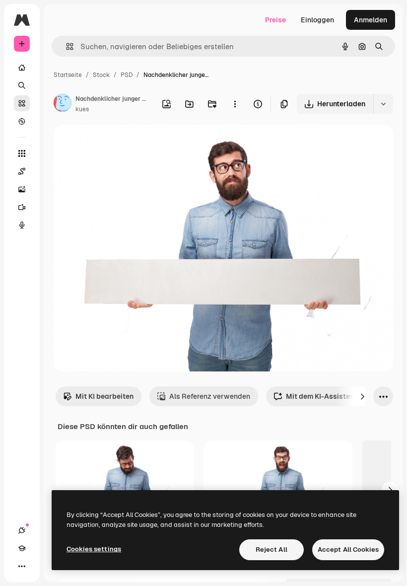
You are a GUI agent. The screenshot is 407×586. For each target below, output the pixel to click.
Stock (101, 75)
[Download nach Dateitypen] (383, 104)
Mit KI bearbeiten (104, 396)
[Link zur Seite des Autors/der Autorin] (62, 104)
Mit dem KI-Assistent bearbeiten (340, 396)
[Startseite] (22, 67)
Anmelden (370, 19)
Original (117, 143)
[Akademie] (22, 548)
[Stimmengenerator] (22, 225)
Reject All (271, 549)
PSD (127, 75)
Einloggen (317, 19)
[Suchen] (22, 85)
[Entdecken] (22, 121)
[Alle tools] (22, 153)
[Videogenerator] (22, 207)
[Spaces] (22, 171)
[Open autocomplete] (65, 46)
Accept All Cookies (348, 549)
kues (82, 109)
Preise (275, 19)
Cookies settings (94, 549)
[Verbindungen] (22, 530)
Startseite (68, 75)
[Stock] (22, 103)
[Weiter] (362, 396)
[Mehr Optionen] (235, 104)
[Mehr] (22, 566)
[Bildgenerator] (22, 189)
